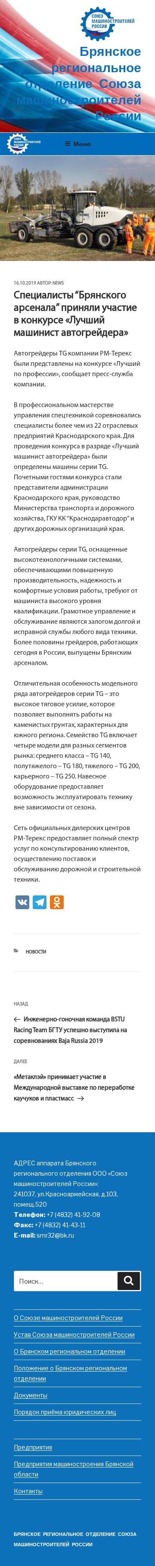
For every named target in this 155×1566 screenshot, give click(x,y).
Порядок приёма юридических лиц (65, 1412)
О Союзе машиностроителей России (68, 1317)
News (58, 283)
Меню (82, 143)
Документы (30, 1395)
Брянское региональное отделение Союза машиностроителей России (78, 85)
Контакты (28, 1491)
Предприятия (33, 1447)
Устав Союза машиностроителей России (74, 1334)
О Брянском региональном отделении (69, 1351)
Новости (36, 952)
